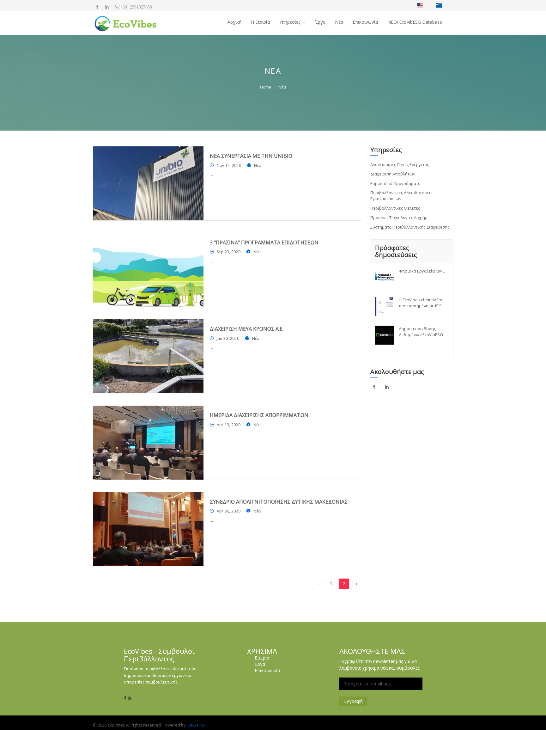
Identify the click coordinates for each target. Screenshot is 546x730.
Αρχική (234, 22)
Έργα (320, 22)
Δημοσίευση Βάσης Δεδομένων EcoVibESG (421, 332)
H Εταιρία (260, 22)
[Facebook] (97, 7)
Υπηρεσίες (290, 22)
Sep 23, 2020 (228, 252)
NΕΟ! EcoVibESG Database (414, 22)
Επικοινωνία (365, 22)
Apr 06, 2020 (228, 511)
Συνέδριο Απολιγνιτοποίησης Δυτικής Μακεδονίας (279, 501)
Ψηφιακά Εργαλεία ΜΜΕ (422, 271)
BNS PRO (196, 725)
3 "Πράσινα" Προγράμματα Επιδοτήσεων (264, 242)
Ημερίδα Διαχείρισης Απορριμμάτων (259, 415)
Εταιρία (262, 658)
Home (265, 87)
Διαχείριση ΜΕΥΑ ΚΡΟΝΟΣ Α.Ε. (246, 328)
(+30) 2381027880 (135, 7)
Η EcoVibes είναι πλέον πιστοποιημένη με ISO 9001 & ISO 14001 (421, 303)
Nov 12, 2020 (229, 165)
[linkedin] (107, 7)
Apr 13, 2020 (228, 424)
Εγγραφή (353, 701)
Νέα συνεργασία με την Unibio (251, 155)
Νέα (339, 22)
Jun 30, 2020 (228, 338)
